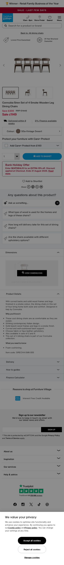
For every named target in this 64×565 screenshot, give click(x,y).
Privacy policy (31, 527)
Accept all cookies (31, 540)
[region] (32, 538)
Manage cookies (32, 557)
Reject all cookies (32, 549)
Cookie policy (14, 527)
